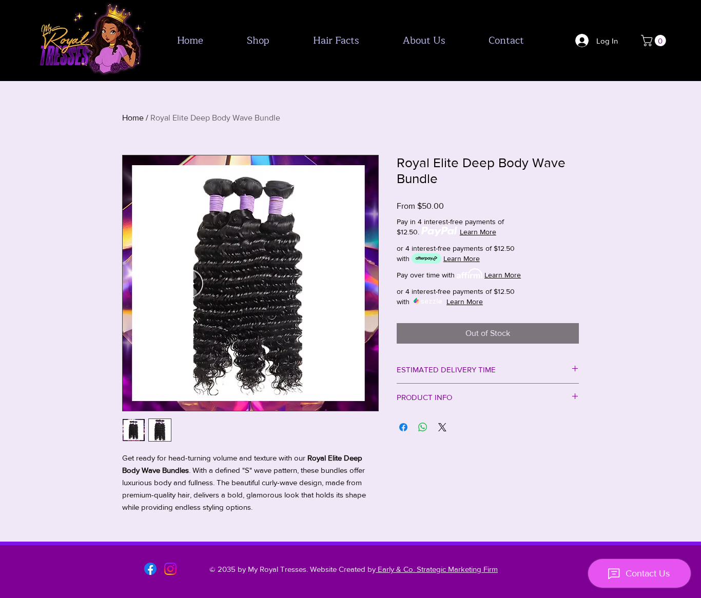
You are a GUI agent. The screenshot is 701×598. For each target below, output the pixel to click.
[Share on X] (442, 427)
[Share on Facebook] (403, 427)
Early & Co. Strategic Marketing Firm (437, 569)
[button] (655, 40)
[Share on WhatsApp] (423, 427)
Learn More (478, 232)
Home (133, 117)
